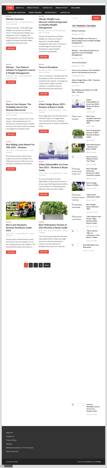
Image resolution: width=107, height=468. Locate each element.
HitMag (98, 462)
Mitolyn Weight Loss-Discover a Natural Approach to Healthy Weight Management (86, 40)
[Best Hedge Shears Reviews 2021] (78, 207)
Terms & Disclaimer (48, 67)
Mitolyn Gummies (15, 19)
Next (47, 265)
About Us (20, 8)
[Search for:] (86, 18)
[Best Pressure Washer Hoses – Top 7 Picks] (78, 157)
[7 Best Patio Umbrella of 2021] (78, 200)
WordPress (89, 462)
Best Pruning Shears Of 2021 (92, 184)
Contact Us (47, 8)
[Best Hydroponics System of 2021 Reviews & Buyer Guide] (53, 211)
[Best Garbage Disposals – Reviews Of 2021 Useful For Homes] (78, 174)
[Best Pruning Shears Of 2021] (78, 190)
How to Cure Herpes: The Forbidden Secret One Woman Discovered (18, 107)
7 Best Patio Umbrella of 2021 (93, 196)
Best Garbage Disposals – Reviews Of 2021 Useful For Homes (93, 172)
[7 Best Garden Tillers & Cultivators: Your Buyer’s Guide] (78, 231)
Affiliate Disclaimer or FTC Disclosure (19, 448)
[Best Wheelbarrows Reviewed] (77, 245)
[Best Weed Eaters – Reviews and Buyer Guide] (78, 152)
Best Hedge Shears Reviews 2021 (92, 206)
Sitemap (9, 444)
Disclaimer (75, 8)
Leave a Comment (11, 24)
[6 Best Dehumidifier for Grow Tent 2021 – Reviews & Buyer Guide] (53, 151)
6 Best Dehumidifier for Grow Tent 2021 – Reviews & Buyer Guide (53, 167)
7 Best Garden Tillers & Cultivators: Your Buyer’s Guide (93, 234)
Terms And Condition (16, 12)
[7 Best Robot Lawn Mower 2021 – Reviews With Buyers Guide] (78, 219)
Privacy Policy (33, 8)
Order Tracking (35, 12)
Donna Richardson (27, 22)
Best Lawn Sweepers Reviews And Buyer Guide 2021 (19, 227)
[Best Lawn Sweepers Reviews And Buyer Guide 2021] (21, 211)
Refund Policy (51, 12)
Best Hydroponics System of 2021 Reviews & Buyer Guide (93, 133)
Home (10, 8)
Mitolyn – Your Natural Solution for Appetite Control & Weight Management (20, 70)
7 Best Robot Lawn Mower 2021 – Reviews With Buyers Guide (93, 219)
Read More (11, 48)
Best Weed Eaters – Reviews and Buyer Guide (93, 147)
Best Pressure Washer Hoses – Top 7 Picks (92, 159)
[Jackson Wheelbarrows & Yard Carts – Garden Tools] (78, 405)
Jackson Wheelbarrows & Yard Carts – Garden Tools (93, 407)
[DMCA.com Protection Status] (6, 467)
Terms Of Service (12, 451)
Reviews (8, 16)
